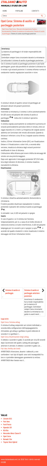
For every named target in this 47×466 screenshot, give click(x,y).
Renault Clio (7, 439)
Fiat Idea (6, 421)
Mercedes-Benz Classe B (12, 433)
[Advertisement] (23, 41)
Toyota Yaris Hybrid (10, 442)
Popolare (19, 11)
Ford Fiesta (7, 424)
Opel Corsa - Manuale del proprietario (20, 29)
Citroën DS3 (7, 418)
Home (5, 11)
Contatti (35, 11)
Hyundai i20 (7, 427)
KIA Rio (5, 430)
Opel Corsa (5, 29)
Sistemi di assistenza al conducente (22, 31)
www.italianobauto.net (9, 459)
